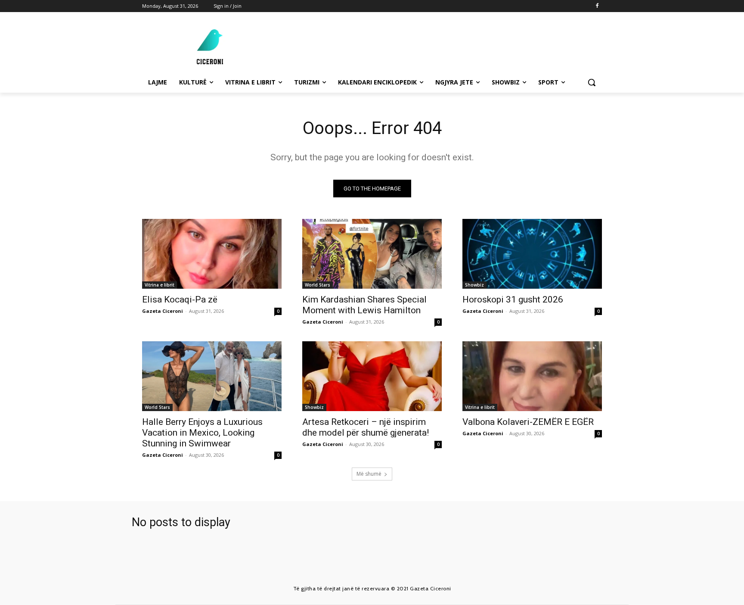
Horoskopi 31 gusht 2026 (512, 299)
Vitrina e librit (159, 285)
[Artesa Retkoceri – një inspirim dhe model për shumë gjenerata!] (372, 376)
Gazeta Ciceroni (162, 311)
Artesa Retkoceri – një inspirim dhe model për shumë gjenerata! (365, 427)
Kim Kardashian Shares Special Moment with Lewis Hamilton (364, 304)
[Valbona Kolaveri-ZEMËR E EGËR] (532, 376)
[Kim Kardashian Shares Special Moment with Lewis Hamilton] (372, 254)
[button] (591, 82)
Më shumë (368, 473)
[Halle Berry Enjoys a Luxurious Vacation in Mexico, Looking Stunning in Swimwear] (212, 376)
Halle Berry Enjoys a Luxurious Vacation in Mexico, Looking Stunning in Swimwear (202, 433)
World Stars (317, 285)
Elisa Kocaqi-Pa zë (179, 299)
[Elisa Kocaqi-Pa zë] (212, 254)
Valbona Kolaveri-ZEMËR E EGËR (528, 422)
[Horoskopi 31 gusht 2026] (532, 254)
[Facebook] (597, 6)
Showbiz (474, 285)
